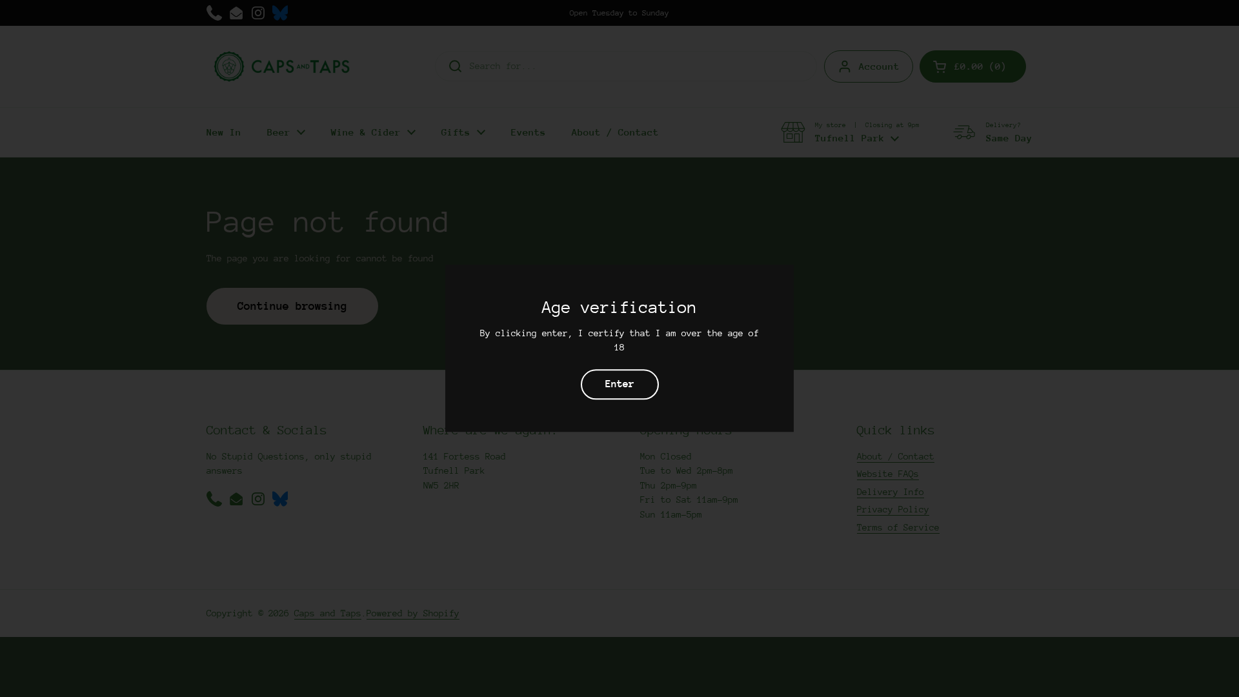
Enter (619, 384)
